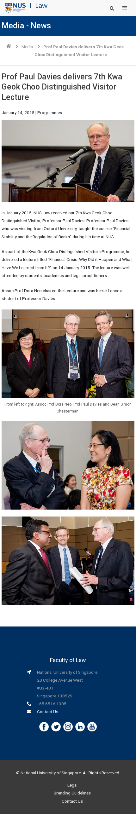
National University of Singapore (51, 772)
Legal (72, 785)
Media (27, 46)
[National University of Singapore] (15, 7)
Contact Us (47, 711)
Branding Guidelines (72, 792)
